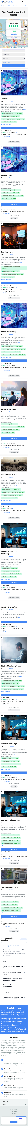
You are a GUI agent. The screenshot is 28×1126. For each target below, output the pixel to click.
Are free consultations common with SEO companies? (13, 967)
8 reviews (12, 746)
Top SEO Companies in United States (14, 6)
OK (13, 1122)
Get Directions (14, 37)
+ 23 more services (6, 279)
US (1, 6)
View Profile (14, 127)
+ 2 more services (5, 691)
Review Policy (14, 1113)
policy (9, 1119)
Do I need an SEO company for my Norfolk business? (12, 985)
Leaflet (13, 47)
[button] (14, 40)
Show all (24, 29)
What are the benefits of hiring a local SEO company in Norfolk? (13, 998)
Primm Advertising (8, 331)
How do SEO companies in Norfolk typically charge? (12, 991)
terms (20, 1118)
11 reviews (11, 477)
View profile (13, 31)
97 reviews (12, 101)
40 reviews (13, 27)
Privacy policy (14, 1111)
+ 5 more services (5, 769)
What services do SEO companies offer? (12, 960)
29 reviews (12, 254)
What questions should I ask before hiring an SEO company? (12, 979)
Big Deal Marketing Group (11, 666)
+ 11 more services (6, 124)
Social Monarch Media (9, 887)
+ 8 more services (5, 201)
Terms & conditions (14, 1109)
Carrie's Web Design (9, 743)
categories (4, 1101)
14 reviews (11, 411)
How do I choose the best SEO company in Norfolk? (11, 945)
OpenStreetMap (19, 47)
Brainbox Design (7, 175)
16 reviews (11, 334)
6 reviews (11, 889)
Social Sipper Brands (9, 475)
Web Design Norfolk (9, 607)
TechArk (4, 99)
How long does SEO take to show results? (12, 973)
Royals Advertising (8, 409)
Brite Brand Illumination (10, 820)
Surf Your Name (7, 252)
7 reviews (11, 556)
